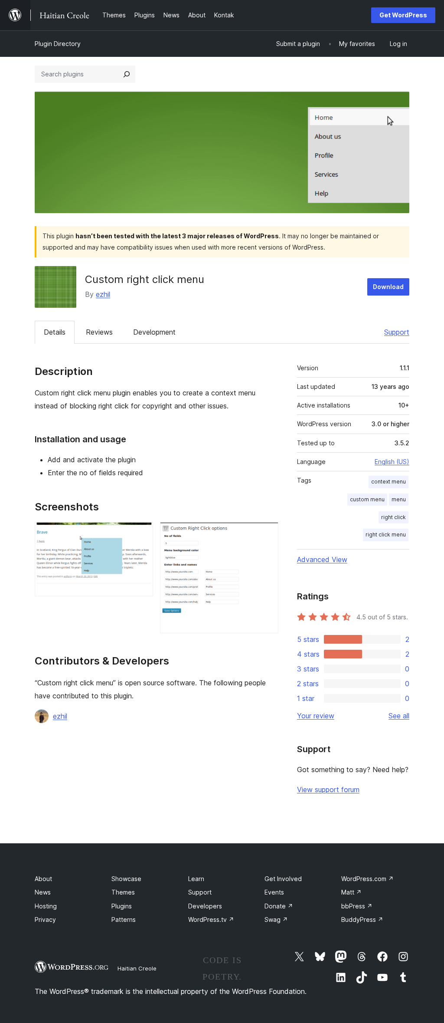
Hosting (46, 906)
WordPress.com (367, 878)
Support (396, 332)
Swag (276, 919)
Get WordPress (403, 15)
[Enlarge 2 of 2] (266, 534)
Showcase (126, 878)
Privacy (45, 919)
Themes (123, 892)
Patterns (123, 919)
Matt (351, 892)
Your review (315, 715)
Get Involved (283, 878)
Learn (196, 878)
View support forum (328, 789)
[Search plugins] (126, 74)
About (43, 878)
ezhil (103, 294)
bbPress (356, 906)
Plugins (121, 906)
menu (399, 499)
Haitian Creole (137, 968)
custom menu (367, 499)
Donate (278, 906)
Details (54, 332)
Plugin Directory (58, 43)
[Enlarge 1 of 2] (141, 534)
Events (274, 892)
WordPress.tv (211, 919)
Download (388, 286)
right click (393, 517)
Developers (205, 906)
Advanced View (322, 559)
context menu (388, 481)
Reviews (99, 332)
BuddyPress (362, 919)
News (43, 892)
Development (154, 332)
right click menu (386, 534)
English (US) (392, 461)
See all (398, 715)
